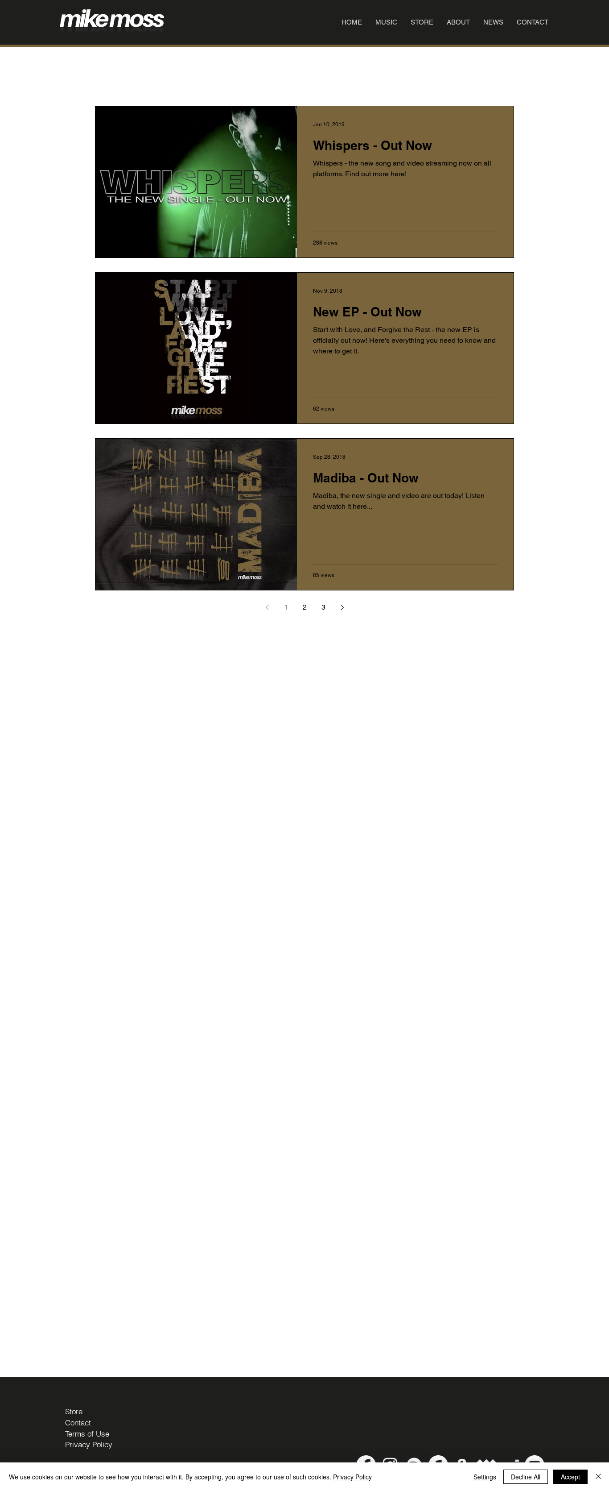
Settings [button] (484, 1476)
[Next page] (342, 607)
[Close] (598, 1477)
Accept (570, 1476)
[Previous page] (267, 607)
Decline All (525, 1476)
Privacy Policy (352, 1476)
